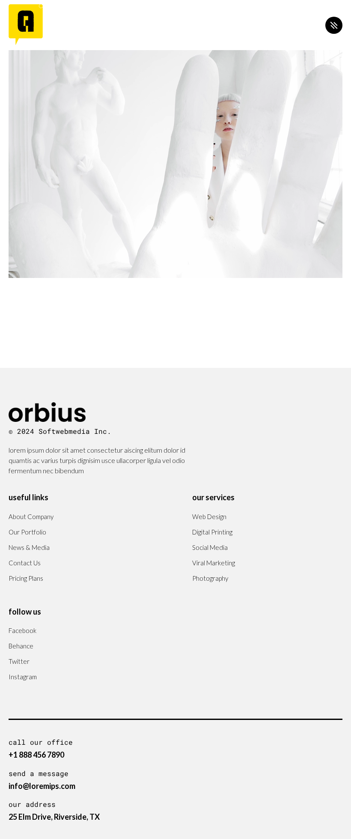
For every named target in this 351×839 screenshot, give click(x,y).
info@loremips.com (42, 786)
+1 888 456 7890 (36, 754)
